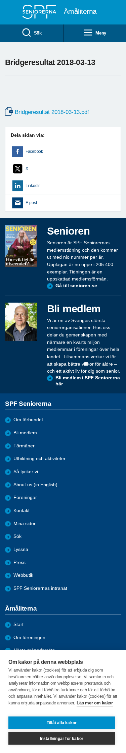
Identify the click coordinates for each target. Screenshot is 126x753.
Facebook (34, 151)
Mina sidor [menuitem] (24, 523)
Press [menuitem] (19, 562)
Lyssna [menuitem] (20, 549)
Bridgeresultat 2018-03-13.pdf (52, 112)
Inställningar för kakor (62, 738)
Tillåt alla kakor (62, 722)
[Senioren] (21, 246)
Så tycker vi (25, 471)
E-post (31, 203)
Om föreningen (29, 637)
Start (18, 624)
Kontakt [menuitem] (21, 510)
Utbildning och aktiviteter (39, 458)
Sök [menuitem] (38, 33)
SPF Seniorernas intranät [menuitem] (40, 588)
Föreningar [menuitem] (25, 497)
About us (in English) (35, 484)
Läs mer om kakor (95, 702)
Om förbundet (28, 419)
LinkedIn (33, 186)
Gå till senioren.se (76, 285)
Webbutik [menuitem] (23, 575)
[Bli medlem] (21, 322)
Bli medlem (25, 432)
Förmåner (24, 445)
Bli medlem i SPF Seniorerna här (87, 380)
